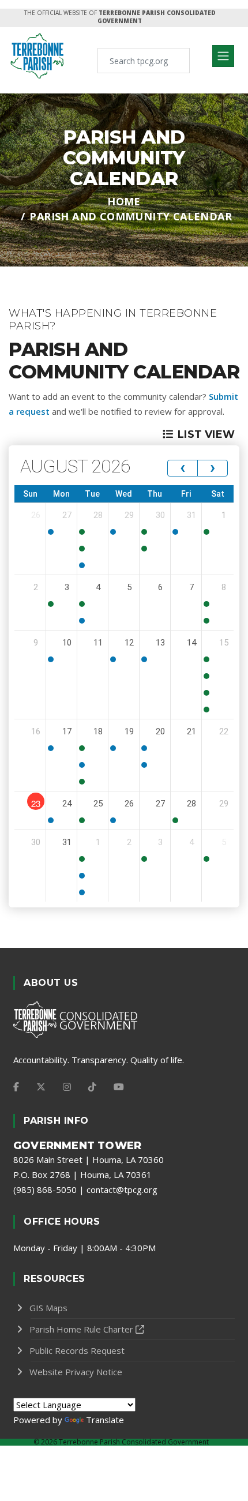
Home (124, 201)
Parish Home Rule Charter (81, 1329)
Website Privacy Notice (75, 1372)
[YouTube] (118, 1086)
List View (206, 434)
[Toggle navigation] (223, 56)
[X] (41, 1086)
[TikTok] (92, 1086)
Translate (105, 1419)
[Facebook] (16, 1086)
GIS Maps (48, 1308)
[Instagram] (66, 1086)
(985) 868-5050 (45, 1189)
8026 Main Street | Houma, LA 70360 (88, 1159)
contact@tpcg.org (122, 1189)
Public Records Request (77, 1350)
